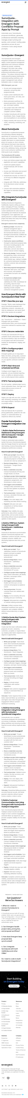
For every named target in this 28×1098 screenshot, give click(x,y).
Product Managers (6, 1045)
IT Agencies (4, 1040)
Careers (18, 1040)
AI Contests (19, 1025)
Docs (17, 1004)
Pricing (3, 1004)
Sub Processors (20, 1054)
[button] (25, 2)
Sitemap (18, 1027)
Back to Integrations (9, 18)
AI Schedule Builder (4, 1024)
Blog (17, 1006)
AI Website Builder (6, 1006)
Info (17, 1043)
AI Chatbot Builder (6, 1030)
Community (19, 1022)
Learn (17, 1013)
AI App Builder (5, 1008)
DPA (17, 1052)
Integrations (19, 1020)
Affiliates (18, 1038)
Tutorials (18, 1008)
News (17, 1018)
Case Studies (19, 1011)
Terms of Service (21, 1050)
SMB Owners (5, 1043)
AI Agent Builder (6, 1028)
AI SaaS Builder (5, 1021)
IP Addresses (19, 1057)
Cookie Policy (20, 1047)
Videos (18, 1015)
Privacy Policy (20, 1045)
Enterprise (4, 1038)
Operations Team (6, 1047)
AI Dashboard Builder (5, 1016)
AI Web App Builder (4, 1011)
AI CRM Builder (5, 1019)
